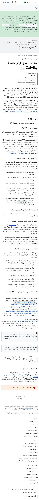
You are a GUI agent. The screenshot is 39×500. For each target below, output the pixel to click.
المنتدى (25, 489)
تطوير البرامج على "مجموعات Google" (28, 458)
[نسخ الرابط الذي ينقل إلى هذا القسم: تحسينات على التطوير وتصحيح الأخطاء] (9, 210)
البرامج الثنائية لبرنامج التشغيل (31, 436)
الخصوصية (4, 489)
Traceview (12, 225)
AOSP (36, 55)
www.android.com (32, 474)
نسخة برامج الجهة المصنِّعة (32, 433)
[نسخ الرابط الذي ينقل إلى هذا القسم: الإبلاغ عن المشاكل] (21, 369)
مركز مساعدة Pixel (33, 471)
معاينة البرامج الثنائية (33, 430)
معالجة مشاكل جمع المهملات (16, 153)
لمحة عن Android (33, 489)
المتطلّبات (35, 424)
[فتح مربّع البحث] (16, 2)
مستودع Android (33, 421)
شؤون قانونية (18, 489)
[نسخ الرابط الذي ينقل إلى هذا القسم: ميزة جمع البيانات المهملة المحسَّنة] (13, 158)
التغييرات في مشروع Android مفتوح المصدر (25, 31)
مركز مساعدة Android (32, 468)
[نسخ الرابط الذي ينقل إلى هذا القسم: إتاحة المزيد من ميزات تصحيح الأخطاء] (12, 249)
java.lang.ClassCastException (24, 302)
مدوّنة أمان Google (33, 452)
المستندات (30, 55)
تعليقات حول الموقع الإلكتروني (29, 492)
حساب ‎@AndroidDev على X (30, 446)
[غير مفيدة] (22, 58)
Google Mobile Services (31, 477)
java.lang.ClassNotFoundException (23, 305)
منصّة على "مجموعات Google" (30, 455)
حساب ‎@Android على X (31, 443)
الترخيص (11, 489)
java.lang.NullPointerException (24, 307)
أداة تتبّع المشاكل (34, 483)
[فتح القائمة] (35, 2)
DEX (18, 142)
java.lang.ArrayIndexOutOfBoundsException (21, 311)
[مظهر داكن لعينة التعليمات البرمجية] (36, 333)
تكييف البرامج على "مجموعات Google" (28, 461)
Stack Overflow (33, 480)
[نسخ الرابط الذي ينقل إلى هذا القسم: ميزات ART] (26, 119)
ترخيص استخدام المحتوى (26, 408)
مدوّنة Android (34, 449)
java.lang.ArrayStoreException (25, 313)
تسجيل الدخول (5, 2)
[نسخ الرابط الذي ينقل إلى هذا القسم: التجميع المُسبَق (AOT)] (20, 128)
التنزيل (36, 427)
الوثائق (36, 8)
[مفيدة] (25, 58)
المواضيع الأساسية (21, 55)
